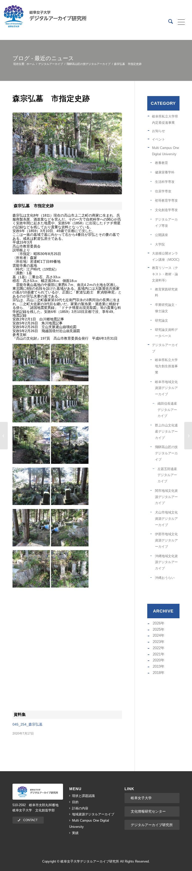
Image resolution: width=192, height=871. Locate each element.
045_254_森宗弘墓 (27, 724)
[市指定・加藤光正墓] (4, 435)
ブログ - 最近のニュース (43, 58)
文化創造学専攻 (166, 210)
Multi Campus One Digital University (165, 151)
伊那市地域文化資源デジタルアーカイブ (166, 540)
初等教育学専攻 (166, 200)
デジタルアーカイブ (165, 348)
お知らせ (158, 131)
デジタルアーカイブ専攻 (166, 223)
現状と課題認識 (83, 796)
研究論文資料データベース (166, 333)
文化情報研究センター (148, 811)
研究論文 (161, 320)
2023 (157, 641)
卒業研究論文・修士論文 (166, 308)
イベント (158, 139)
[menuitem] (168, 22)
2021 (157, 654)
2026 (157, 623)
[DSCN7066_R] (67, 153)
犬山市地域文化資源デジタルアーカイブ (166, 518)
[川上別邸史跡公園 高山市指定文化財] (188, 435)
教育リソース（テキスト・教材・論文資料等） (165, 274)
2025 (157, 629)
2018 (157, 672)
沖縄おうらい (164, 578)
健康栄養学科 (164, 172)
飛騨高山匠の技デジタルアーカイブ (166, 453)
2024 (157, 635)
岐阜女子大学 (141, 798)
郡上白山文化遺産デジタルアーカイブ (166, 431)
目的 (75, 802)
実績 (75, 833)
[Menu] (179, 22)
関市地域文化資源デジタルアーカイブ (166, 497)
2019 (157, 666)
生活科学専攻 (164, 182)
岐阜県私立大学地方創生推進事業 (166, 366)
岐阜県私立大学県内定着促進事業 (165, 119)
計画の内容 (80, 808)
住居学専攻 (163, 191)
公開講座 (161, 235)
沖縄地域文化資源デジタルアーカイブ (166, 562)
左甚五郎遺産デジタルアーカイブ (167, 475)
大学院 (160, 244)
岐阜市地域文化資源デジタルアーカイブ (166, 388)
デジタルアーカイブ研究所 (152, 825)
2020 (157, 660)
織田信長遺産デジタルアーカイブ (167, 410)
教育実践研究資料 (166, 292)
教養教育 (161, 163)
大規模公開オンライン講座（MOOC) (165, 256)
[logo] (37, 792)
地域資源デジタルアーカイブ (93, 814)
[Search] (168, 22)
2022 (157, 648)
